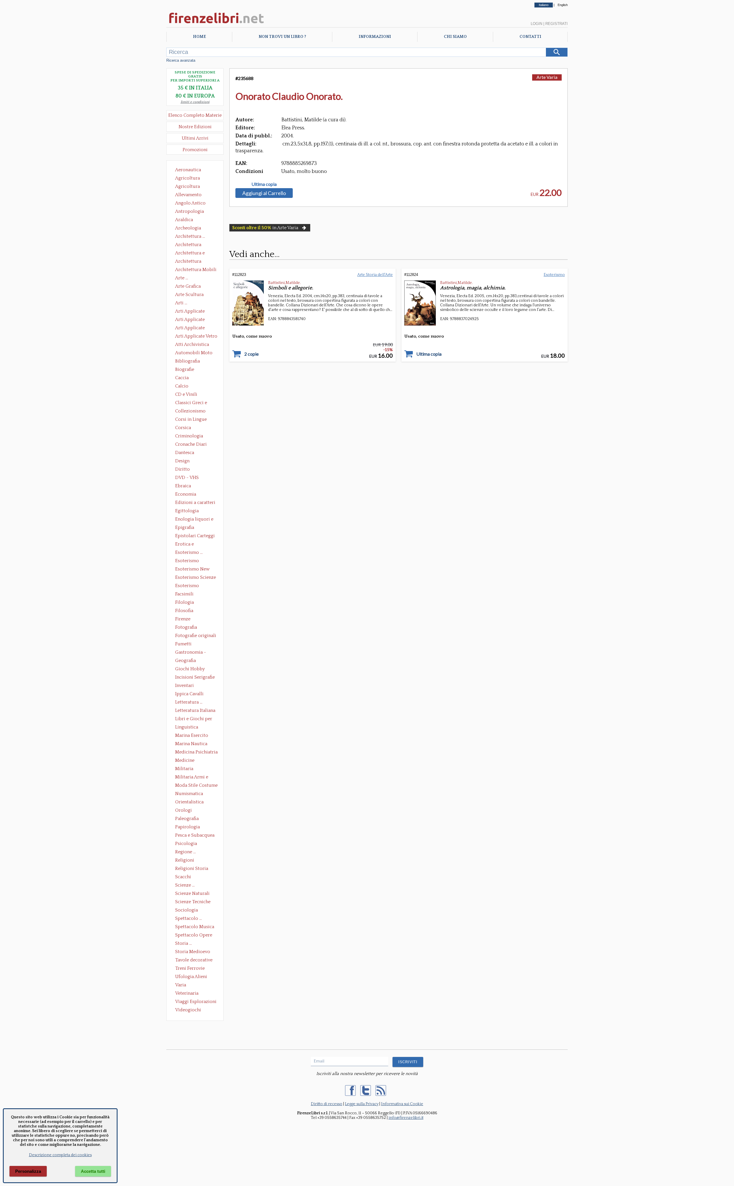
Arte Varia (546, 77)
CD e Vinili (186, 394)
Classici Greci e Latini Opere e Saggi (196, 403)
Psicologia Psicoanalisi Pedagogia (187, 844)
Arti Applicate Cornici (190, 320)
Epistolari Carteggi (195, 535)
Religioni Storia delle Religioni (191, 869)
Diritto (182, 469)
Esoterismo (554, 274)
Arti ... (181, 302)
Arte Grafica (188, 286)
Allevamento (188, 194)
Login (536, 24)
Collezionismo (190, 411)
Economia (185, 494)
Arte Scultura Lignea (189, 295)
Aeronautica (188, 169)
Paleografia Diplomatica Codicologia (188, 819)
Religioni (184, 860)
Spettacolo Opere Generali (193, 935)
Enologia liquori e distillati (194, 520)
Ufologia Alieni (191, 976)
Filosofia (184, 610)
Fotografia (186, 627)
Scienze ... (185, 885)
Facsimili (184, 594)
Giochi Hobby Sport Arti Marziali (195, 669)
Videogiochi (188, 1009)
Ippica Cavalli (189, 693)
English (563, 5)
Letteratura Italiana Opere (195, 711)
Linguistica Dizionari (186, 728)
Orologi (183, 810)
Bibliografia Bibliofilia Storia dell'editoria (192, 362)
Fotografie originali (195, 635)
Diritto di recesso (326, 1104)
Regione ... (185, 851)
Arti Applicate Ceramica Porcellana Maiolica (195, 312)
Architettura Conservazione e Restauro (192, 245)
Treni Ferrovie (190, 968)
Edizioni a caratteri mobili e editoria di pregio (195, 503)
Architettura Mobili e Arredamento (195, 270)
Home (199, 36)
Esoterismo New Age (192, 569)
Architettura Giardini (188, 262)
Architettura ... (190, 236)
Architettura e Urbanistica (190, 253)
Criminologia (189, 436)
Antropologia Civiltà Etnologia (192, 212)
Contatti (530, 36)
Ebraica (183, 485)
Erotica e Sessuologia (187, 545)
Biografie (184, 369)
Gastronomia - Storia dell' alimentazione (190, 653)
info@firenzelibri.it (406, 1117)
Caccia (182, 377)
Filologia (184, 602)
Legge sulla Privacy (361, 1104)
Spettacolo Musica (194, 926)
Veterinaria (186, 993)
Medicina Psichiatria (196, 752)
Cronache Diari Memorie (191, 445)
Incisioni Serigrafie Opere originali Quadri (195, 678)
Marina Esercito (191, 735)
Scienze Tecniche (192, 901)
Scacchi (183, 876)
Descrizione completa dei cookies (60, 1155)
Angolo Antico (190, 203)
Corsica (183, 427)
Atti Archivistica (192, 344)
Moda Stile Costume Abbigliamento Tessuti (196, 786)
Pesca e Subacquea (194, 835)
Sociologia (186, 910)
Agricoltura (187, 178)
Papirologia (187, 826)
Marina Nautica (191, 743)
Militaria (184, 768)
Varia (180, 985)
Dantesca (184, 452)
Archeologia (188, 228)
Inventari (184, 685)
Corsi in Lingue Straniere (191, 420)
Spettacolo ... (188, 918)
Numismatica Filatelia (189, 794)
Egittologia (187, 510)
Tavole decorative (193, 960)
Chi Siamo (455, 36)
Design (182, 461)
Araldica (184, 219)
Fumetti (183, 643)
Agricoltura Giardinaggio (189, 187)
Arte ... (181, 278)
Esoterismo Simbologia (187, 586)
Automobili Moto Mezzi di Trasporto (195, 353)
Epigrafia (184, 527)
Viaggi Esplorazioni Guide (195, 1002)
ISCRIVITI (407, 1062)
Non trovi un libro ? (282, 36)
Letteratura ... (188, 702)
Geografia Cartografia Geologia (187, 661)
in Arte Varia (265, 227)
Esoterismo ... (189, 552)
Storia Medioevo (192, 951)
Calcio (181, 386)
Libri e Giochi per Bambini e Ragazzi (194, 719)
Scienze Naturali (192, 893)
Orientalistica (189, 802)
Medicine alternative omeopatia (186, 761)
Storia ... (183, 943)
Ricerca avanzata (180, 60)
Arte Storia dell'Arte (375, 274)
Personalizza (28, 1171)
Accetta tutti (93, 1171)
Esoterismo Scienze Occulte (195, 578)
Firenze (182, 619)
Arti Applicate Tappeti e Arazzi (192, 328)
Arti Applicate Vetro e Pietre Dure (196, 337)
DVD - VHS (187, 477)
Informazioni (375, 36)
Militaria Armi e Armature (191, 777)
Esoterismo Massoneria (187, 561)
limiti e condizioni (195, 102)
